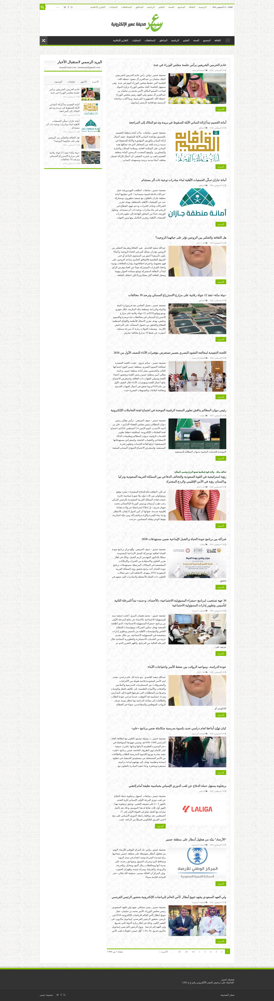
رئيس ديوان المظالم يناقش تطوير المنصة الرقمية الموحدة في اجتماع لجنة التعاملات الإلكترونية (168, 410)
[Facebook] (68, 7)
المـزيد (221, 109)
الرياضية (151, 7)
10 (193, 951)
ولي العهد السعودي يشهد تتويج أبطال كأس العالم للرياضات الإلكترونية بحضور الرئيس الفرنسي (169, 897)
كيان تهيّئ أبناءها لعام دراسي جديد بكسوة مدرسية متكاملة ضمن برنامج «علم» (178, 728)
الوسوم (58, 81)
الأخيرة (95, 81)
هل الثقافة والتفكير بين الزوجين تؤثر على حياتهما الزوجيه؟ (190, 237)
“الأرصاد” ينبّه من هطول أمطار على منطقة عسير (196, 839)
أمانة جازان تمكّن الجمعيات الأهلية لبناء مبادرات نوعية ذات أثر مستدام (183, 180)
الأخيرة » (163, 951)
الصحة (171, 7)
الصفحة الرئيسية (198, 70)
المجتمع (181, 7)
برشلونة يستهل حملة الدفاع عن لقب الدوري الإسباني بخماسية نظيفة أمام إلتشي (177, 785)
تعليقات (71, 81)
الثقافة (192, 7)
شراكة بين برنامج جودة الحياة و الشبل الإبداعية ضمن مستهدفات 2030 (184, 539)
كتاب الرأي (200, 243)
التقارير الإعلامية (97, 7)
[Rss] (71, 7)
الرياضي (202, 791)
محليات (202, 416)
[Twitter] (65, 7)
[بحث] (42, 7)
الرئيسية (203, 7)
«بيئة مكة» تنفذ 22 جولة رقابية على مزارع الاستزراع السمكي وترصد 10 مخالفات (177, 295)
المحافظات (126, 7)
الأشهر (83, 81)
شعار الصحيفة (227, 995)
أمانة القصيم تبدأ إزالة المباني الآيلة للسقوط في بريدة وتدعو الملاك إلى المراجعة (177, 122)
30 (179, 951)
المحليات (113, 7)
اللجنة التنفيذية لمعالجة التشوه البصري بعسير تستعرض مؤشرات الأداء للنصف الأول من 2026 (170, 352)
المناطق (139, 7)
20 (186, 951)
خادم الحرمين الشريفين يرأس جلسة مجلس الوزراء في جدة (190, 64)
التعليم (161, 7)
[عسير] (137, 22)
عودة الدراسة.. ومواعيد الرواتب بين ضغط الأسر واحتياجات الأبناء (187, 666)
